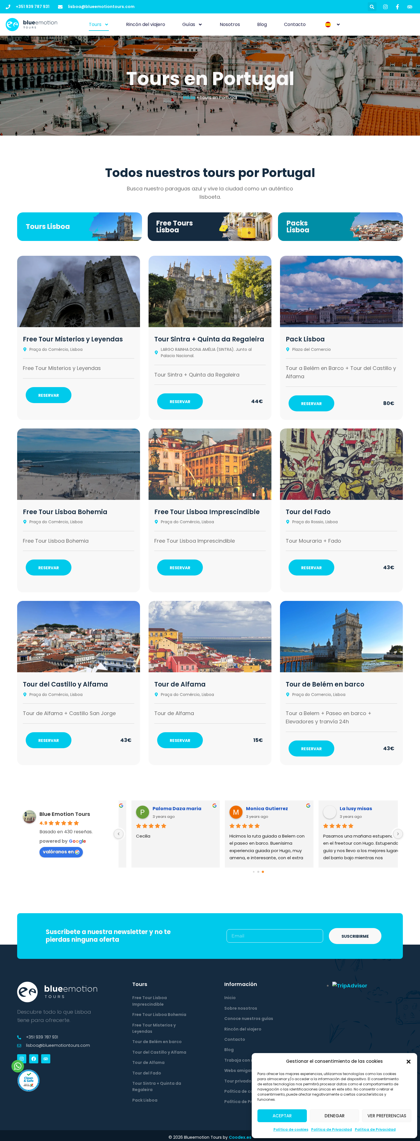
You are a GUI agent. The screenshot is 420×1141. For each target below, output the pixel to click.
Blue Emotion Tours (64, 814)
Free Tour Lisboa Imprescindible (207, 512)
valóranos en (58, 851)
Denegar (335, 1116)
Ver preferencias (386, 1116)
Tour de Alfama (180, 684)
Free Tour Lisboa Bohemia (65, 512)
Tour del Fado (308, 512)
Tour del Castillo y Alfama (65, 684)
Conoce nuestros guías (248, 1018)
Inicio (189, 97)
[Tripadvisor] (45, 1058)
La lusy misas (158, 808)
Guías (188, 24)
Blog (262, 24)
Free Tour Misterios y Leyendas (73, 339)
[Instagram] (21, 1058)
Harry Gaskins (346, 808)
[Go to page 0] (253, 871)
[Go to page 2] (263, 872)
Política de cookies (290, 1129)
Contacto (295, 24)
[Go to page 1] (258, 872)
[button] (408, 1061)
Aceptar (282, 1116)
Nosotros (230, 24)
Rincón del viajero (145, 24)
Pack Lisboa (305, 339)
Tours (95, 24)
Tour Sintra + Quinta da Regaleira (209, 339)
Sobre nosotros (240, 1008)
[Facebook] (33, 1058)
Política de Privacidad (331, 1129)
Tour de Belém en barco (325, 684)
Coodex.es (240, 1137)
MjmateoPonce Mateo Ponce (266, 808)
